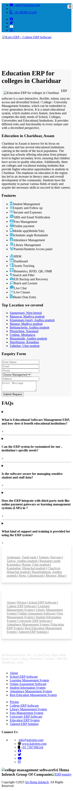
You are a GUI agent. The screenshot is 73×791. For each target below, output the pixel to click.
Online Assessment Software (37, 613)
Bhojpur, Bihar (56, 575)
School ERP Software (42, 602)
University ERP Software (35, 621)
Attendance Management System (28, 624)
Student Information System (27, 687)
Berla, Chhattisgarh (31, 575)
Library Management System (28, 709)
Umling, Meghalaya (22, 335)
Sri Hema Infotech (37, 782)
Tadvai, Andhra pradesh (22, 561)
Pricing (22, 602)
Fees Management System (26, 713)
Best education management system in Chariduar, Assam (42, 53)
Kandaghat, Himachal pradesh (26, 568)
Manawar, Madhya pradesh (27, 316)
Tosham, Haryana (50, 557)
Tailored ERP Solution (33, 632)
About (11, 602)
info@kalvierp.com (26, 5)
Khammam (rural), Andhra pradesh (32, 320)
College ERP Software (21, 606)
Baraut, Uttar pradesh (36, 564)
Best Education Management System (33, 695)
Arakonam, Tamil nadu (22, 557)
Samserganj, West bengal (26, 313)
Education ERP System (25, 720)
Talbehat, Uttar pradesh (25, 346)
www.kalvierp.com (34, 743)
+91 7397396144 (32, 747)
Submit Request (12, 394)
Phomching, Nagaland (24, 331)
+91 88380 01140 (24, 12)
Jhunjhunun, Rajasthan (24, 342)
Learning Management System (28, 608)
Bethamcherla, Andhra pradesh (29, 327)
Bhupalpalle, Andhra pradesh (28, 338)
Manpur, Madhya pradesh (26, 324)
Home (7, 53)
